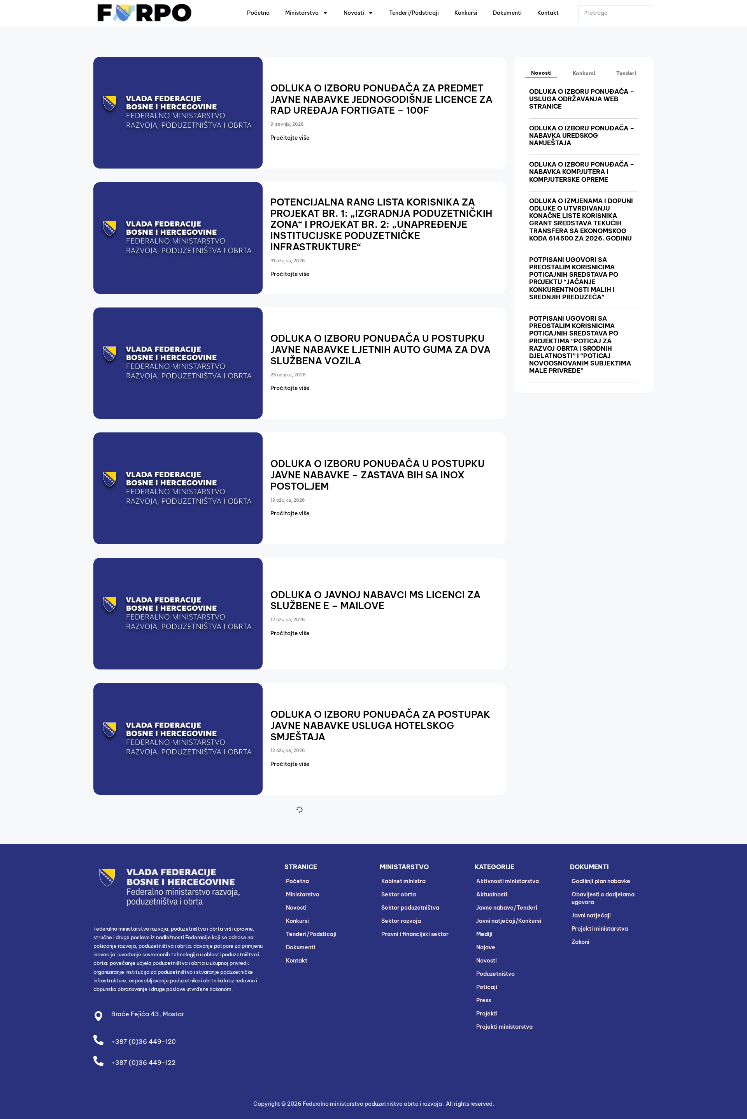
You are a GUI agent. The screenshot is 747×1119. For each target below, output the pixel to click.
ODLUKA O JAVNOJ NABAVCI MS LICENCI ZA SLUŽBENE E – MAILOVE (375, 600)
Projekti (487, 1013)
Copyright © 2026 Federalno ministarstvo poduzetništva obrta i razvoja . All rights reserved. (373, 1103)
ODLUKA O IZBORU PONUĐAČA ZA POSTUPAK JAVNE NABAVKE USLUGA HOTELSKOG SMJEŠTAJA (380, 725)
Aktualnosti (491, 894)
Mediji (484, 934)
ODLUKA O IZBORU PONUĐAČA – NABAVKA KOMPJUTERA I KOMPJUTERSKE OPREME (581, 171)
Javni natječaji (591, 915)
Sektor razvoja (401, 920)
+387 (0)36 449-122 (143, 1062)
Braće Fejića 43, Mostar (147, 1014)
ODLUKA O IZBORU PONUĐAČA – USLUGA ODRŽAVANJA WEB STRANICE (581, 99)
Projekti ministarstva (504, 1026)
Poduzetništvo (495, 973)
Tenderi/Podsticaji (414, 12)
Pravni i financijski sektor (415, 934)
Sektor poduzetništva (410, 907)
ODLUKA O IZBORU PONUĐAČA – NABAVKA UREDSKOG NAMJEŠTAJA (581, 135)
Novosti (354, 12)
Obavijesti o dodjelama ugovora (603, 898)
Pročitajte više (289, 137)
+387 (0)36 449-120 (143, 1041)
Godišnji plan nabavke (601, 881)
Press (483, 1000)
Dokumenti (507, 12)
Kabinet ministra (403, 881)
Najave (485, 947)
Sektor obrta (398, 894)
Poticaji (486, 987)
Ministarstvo (302, 12)
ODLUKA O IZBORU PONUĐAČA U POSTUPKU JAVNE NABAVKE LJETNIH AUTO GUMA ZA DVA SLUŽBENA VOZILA (380, 349)
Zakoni (580, 941)
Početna (258, 12)
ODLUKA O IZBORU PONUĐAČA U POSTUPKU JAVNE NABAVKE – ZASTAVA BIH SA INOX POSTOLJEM (377, 475)
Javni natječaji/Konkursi (508, 920)
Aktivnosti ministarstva (507, 881)
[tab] (541, 73)
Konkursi (465, 12)
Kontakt (548, 12)
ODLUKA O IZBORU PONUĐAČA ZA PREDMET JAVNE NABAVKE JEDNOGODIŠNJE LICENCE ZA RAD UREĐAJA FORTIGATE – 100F (381, 99)
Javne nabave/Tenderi (506, 907)
